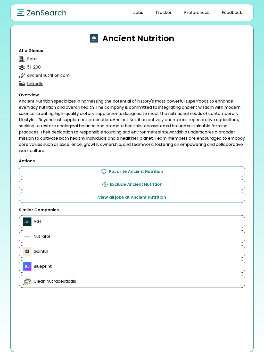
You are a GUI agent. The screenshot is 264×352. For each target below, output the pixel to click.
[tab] (138, 12)
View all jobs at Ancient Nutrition (132, 197)
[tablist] (187, 12)
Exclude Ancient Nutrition (136, 184)
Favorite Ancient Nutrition (136, 171)
